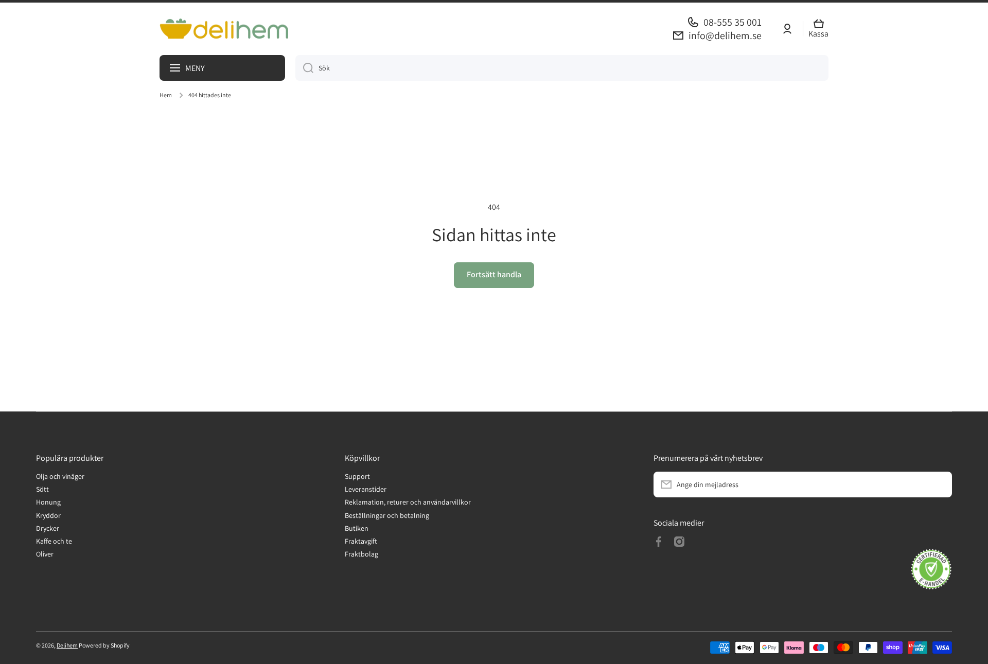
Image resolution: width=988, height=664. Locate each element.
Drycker (47, 528)
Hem (166, 95)
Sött (42, 489)
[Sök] (304, 68)
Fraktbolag (361, 554)
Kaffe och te (54, 541)
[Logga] (224, 29)
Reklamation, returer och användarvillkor (408, 502)
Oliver (45, 554)
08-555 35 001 (732, 22)
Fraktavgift (361, 541)
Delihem (67, 645)
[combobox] (561, 68)
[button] (821, 29)
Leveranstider (365, 489)
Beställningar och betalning (387, 515)
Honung (48, 502)
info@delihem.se (725, 35)
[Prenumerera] (939, 484)
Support (357, 476)
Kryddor (48, 515)
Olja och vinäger (60, 476)
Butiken (356, 528)
